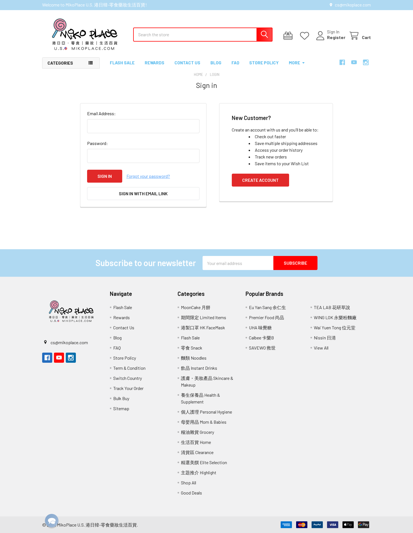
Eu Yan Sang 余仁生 (267, 307)
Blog (215, 62)
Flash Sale (122, 62)
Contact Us (187, 62)
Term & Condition (129, 368)
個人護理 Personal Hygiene (206, 411)
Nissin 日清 (325, 337)
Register (336, 37)
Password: (97, 143)
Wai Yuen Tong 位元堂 (334, 327)
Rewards (154, 62)
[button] (51, 520)
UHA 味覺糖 (260, 327)
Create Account (260, 180)
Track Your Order (128, 388)
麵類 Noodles (193, 357)
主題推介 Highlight (198, 472)
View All (321, 347)
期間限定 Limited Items (203, 317)
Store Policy (264, 62)
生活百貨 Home (196, 442)
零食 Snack (191, 347)
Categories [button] (60, 62)
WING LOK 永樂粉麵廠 (335, 317)
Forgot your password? (148, 176)
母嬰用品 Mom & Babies (203, 422)
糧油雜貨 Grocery (197, 432)
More (294, 62)
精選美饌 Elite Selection (204, 462)
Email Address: (101, 113)
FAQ (235, 62)
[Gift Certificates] (289, 35)
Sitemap (121, 408)
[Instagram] (366, 62)
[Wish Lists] (305, 35)
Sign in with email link (143, 193)
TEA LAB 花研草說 (332, 307)
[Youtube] (354, 62)
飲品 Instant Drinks (199, 368)
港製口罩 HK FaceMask (203, 327)
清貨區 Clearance (197, 452)
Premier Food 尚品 (266, 317)
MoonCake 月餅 (195, 307)
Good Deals (191, 492)
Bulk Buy (121, 398)
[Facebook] (342, 62)
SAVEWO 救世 (262, 347)
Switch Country (127, 378)
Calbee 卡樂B (261, 337)
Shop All (188, 482)
